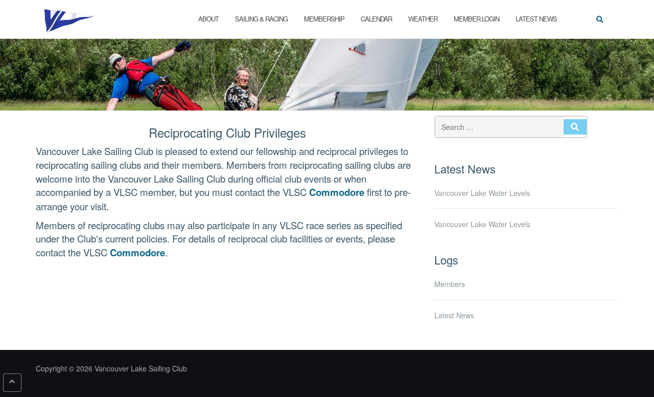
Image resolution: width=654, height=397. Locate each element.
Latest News (536, 19)
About (208, 19)
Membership (324, 19)
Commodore (336, 192)
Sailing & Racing (261, 19)
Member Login (476, 19)
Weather (422, 19)
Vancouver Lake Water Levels (482, 193)
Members (449, 284)
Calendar (376, 19)
